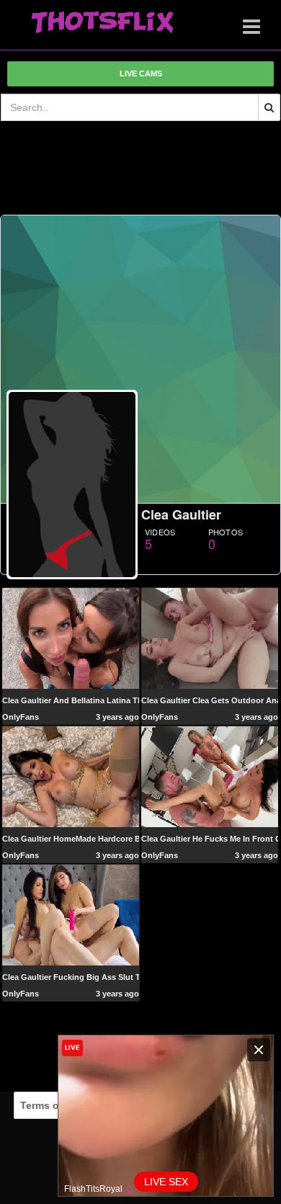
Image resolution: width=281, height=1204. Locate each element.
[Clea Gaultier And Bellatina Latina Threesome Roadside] (70, 637)
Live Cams (141, 73)
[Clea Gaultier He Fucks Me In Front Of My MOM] (209, 776)
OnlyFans (20, 717)
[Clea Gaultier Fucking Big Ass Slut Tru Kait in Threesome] (70, 914)
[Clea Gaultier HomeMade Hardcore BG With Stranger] (70, 776)
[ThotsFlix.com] (102, 23)
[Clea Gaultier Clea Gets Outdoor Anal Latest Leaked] (209, 637)
